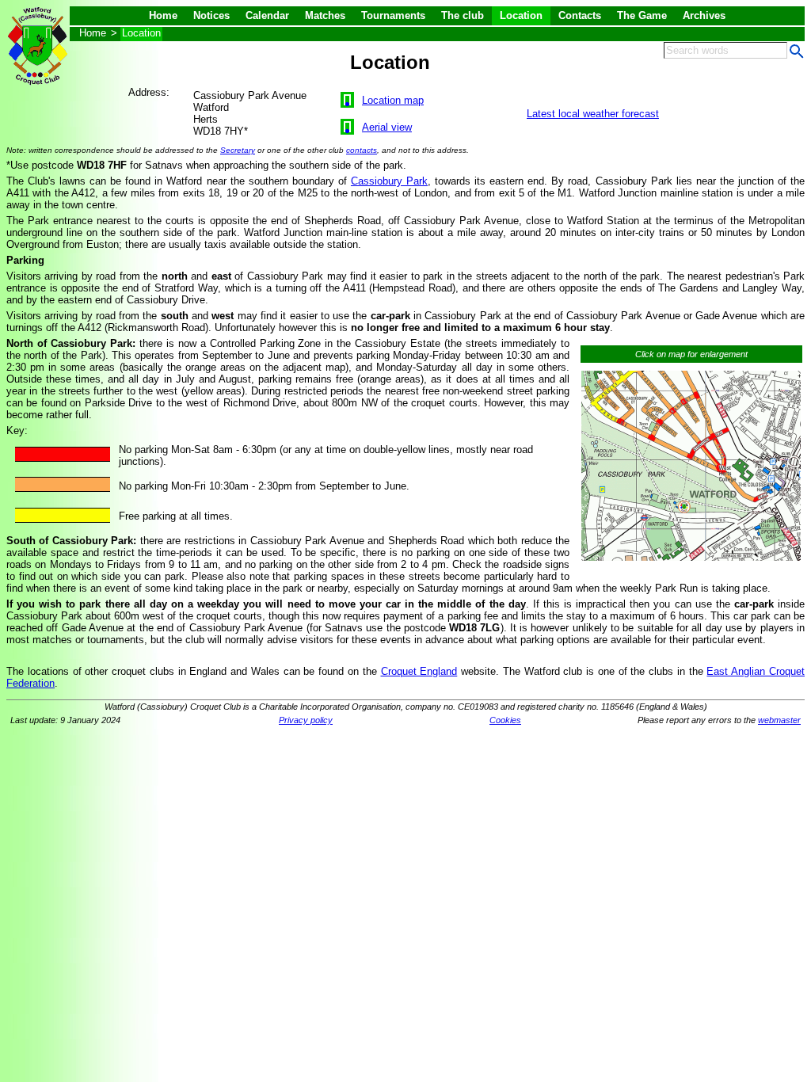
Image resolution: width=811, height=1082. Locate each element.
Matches (325, 15)
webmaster (779, 720)
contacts (361, 150)
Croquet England (419, 671)
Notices (211, 15)
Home (163, 15)
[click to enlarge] (691, 561)
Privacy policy (306, 720)
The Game (642, 15)
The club (462, 15)
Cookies (505, 720)
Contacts (579, 15)
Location (521, 15)
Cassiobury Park (389, 181)
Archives (704, 15)
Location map (393, 100)
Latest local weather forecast (593, 114)
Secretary (237, 150)
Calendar (267, 15)
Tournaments (393, 15)
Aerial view (387, 127)
